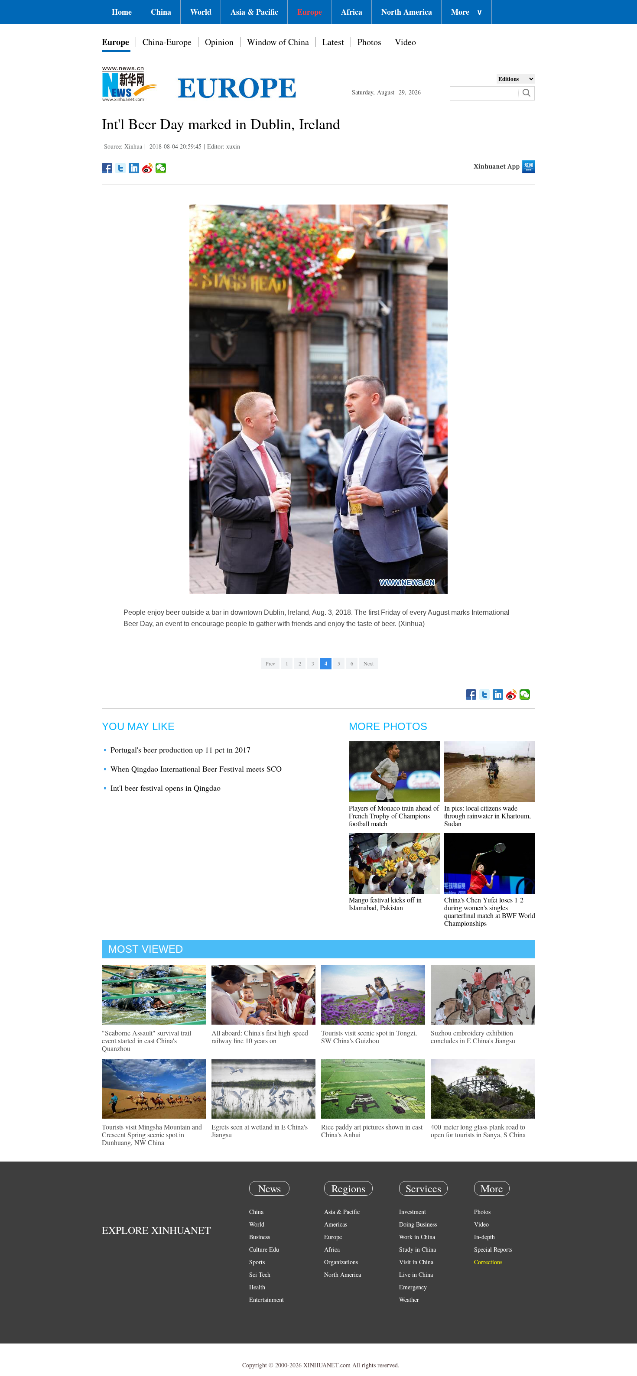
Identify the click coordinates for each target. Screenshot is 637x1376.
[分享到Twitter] (120, 168)
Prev (270, 663)
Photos (369, 42)
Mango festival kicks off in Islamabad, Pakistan (385, 903)
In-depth (484, 1237)
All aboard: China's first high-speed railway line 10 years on (259, 1036)
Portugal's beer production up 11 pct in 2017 (180, 749)
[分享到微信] (161, 168)
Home (122, 11)
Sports (257, 1262)
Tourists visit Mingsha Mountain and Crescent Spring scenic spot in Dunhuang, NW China (152, 1134)
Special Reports (493, 1249)
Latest (333, 42)
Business (259, 1237)
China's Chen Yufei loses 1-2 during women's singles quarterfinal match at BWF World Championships (489, 911)
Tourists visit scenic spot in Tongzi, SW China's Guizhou (369, 1036)
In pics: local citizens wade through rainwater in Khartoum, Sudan (487, 815)
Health (257, 1287)
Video (405, 42)
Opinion (219, 42)
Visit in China (416, 1262)
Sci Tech (259, 1274)
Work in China (417, 1237)
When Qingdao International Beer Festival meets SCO (196, 768)
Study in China (417, 1249)
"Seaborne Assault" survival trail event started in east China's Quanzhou (146, 1040)
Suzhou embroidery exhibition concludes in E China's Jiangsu (473, 1036)
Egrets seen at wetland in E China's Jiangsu (259, 1130)
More (466, 11)
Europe (309, 11)
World (200, 11)
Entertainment (266, 1299)
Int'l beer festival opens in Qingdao (165, 787)
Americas (335, 1224)
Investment (412, 1211)
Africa (351, 11)
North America (406, 11)
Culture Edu (264, 1249)
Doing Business (418, 1224)
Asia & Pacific (254, 11)
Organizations (341, 1262)
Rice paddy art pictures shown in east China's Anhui (371, 1130)
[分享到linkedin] (134, 168)
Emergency (413, 1287)
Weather (409, 1299)
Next (369, 663)
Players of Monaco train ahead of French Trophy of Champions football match (394, 815)
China (161, 11)
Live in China (416, 1274)
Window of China (278, 42)
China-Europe (167, 42)
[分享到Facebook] (107, 168)
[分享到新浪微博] (147, 168)
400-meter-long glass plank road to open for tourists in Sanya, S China (478, 1130)
